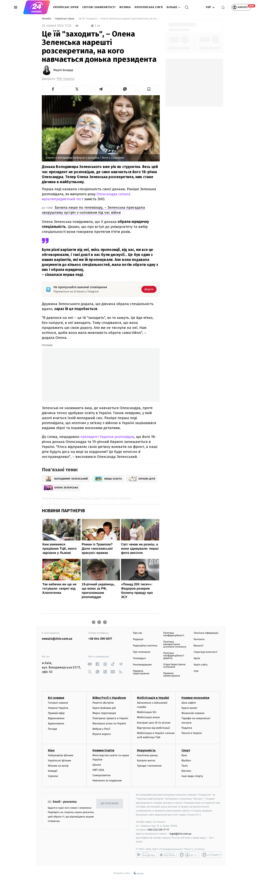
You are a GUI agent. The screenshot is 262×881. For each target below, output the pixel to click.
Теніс (184, 765)
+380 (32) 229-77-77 (158, 829)
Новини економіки (195, 698)
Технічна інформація (206, 633)
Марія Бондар (63, 70)
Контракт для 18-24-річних (153, 722)
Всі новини (56, 698)
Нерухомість (146, 750)
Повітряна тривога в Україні (110, 718)
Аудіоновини (56, 723)
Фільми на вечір (58, 765)
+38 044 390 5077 (100, 639)
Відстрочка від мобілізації (153, 728)
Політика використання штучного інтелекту (174, 644)
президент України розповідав (107, 436)
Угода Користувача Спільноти (174, 665)
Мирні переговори (104, 713)
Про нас (137, 633)
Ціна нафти (188, 702)
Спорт (185, 750)
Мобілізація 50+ (147, 712)
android (146, 854)
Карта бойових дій (104, 708)
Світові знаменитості (98, 7)
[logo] (36, 7)
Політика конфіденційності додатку (173, 655)
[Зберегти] (149, 89)
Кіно (51, 750)
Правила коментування (171, 674)
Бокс (184, 755)
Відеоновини (56, 718)
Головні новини (58, 702)
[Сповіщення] (223, 7)
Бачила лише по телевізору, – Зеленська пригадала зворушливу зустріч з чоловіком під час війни (93, 210)
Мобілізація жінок (148, 717)
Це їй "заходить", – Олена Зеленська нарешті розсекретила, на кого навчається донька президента (119, 18)
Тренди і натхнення (149, 765)
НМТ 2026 (98, 770)
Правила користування (141, 672)
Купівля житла (146, 760)
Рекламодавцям (142, 664)
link (90, 664)
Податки (186, 728)
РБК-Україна (65, 79)
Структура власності (206, 652)
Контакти (199, 639)
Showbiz (47, 18)
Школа (96, 764)
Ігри (196, 671)
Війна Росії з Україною (109, 698)
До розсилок (110, 803)
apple (167, 854)
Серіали (53, 776)
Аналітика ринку (147, 755)
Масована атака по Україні (109, 723)
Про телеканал (141, 652)
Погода (52, 728)
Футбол (186, 760)
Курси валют (189, 708)
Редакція (138, 639)
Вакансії (198, 645)
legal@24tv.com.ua (180, 833)
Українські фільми (59, 760)
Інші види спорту (192, 776)
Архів (197, 658)
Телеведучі (139, 658)
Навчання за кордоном (107, 780)
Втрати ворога (101, 734)
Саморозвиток (101, 775)
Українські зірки (65, 7)
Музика (125, 7)
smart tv (189, 854)
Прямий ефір (56, 713)
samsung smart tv (211, 854)
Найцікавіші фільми (60, 755)
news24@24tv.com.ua (57, 639)
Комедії (52, 771)
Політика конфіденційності (173, 634)
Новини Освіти (103, 750)
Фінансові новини (192, 713)
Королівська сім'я (149, 7)
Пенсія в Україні (191, 733)
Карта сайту (201, 664)
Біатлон (186, 771)
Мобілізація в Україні (153, 698)
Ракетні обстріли (103, 702)
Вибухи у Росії (101, 728)
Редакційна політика (145, 645)
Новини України (58, 708)
